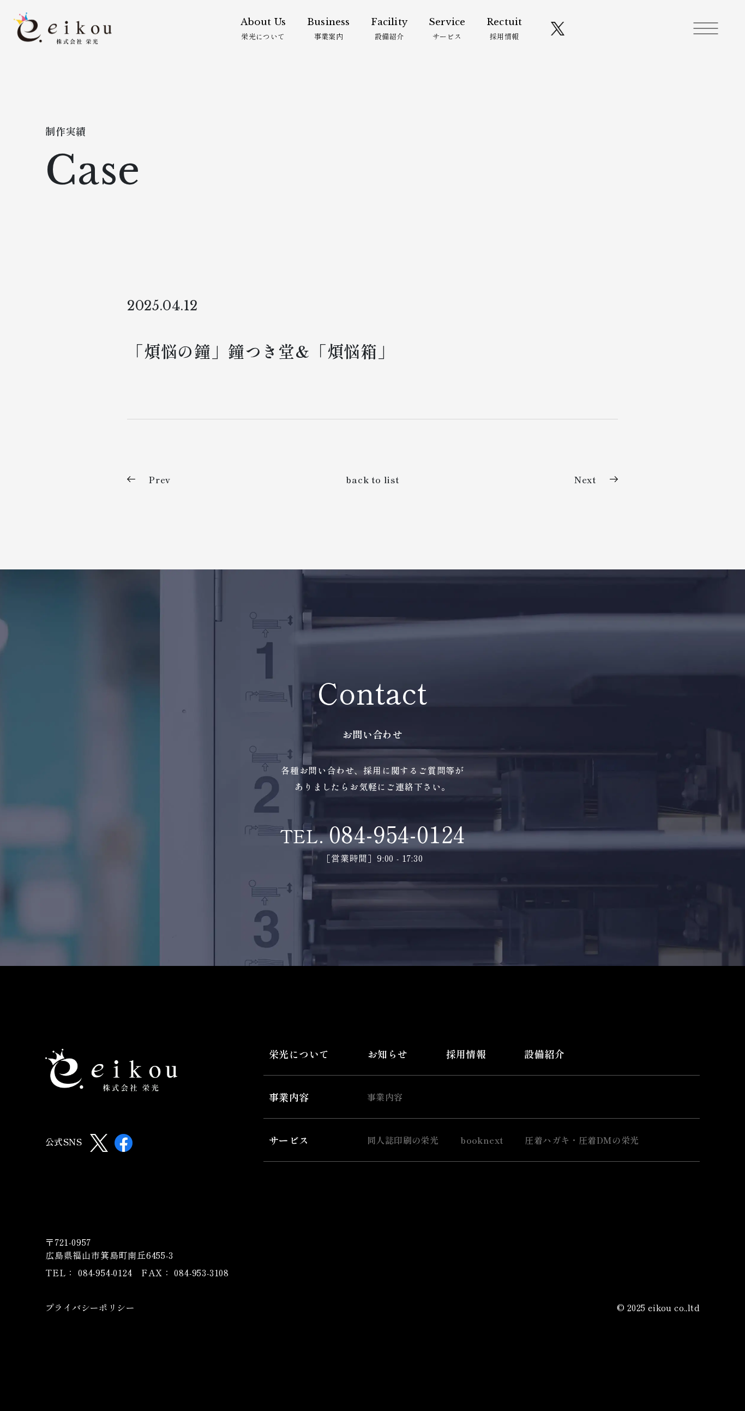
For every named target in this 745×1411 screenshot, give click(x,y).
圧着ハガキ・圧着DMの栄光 (582, 1139)
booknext (481, 1139)
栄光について (263, 28)
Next (585, 479)
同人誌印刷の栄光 (402, 1139)
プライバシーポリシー (90, 1307)
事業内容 (289, 1097)
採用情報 (504, 28)
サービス (447, 28)
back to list (372, 479)
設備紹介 (389, 28)
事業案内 (328, 28)
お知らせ (388, 1054)
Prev (160, 479)
